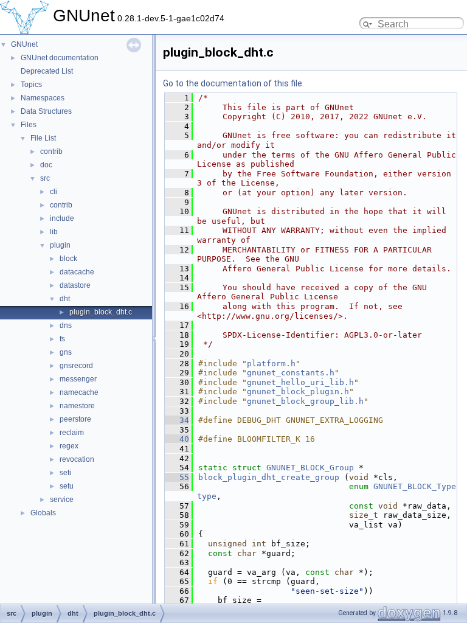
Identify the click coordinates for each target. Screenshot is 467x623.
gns (66, 352)
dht (65, 298)
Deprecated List (47, 71)
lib (54, 232)
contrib (51, 151)
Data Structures (46, 111)
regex (69, 446)
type (206, 496)
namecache (79, 392)
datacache (77, 272)
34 (177, 420)
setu (67, 486)
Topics (31, 84)
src (45, 178)
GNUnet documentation (60, 58)
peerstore (75, 419)
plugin (60, 245)
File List (43, 138)
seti (65, 472)
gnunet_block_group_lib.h (305, 401)
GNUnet (24, 44)
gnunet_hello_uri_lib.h (300, 382)
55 (177, 477)
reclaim (72, 432)
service (62, 499)
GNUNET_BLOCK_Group (310, 467)
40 (177, 439)
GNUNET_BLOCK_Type (414, 486)
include (62, 218)
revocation (77, 459)
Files (28, 124)
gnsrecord (76, 365)
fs (62, 339)
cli (53, 191)
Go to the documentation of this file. (233, 83)
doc (46, 165)
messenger (78, 379)
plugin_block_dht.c (100, 312)
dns (66, 325)
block (68, 258)
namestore (77, 406)
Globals (43, 513)
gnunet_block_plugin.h (298, 391)
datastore (75, 285)
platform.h (271, 363)
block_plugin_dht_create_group (268, 477)
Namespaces (42, 98)
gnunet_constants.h (290, 372)
